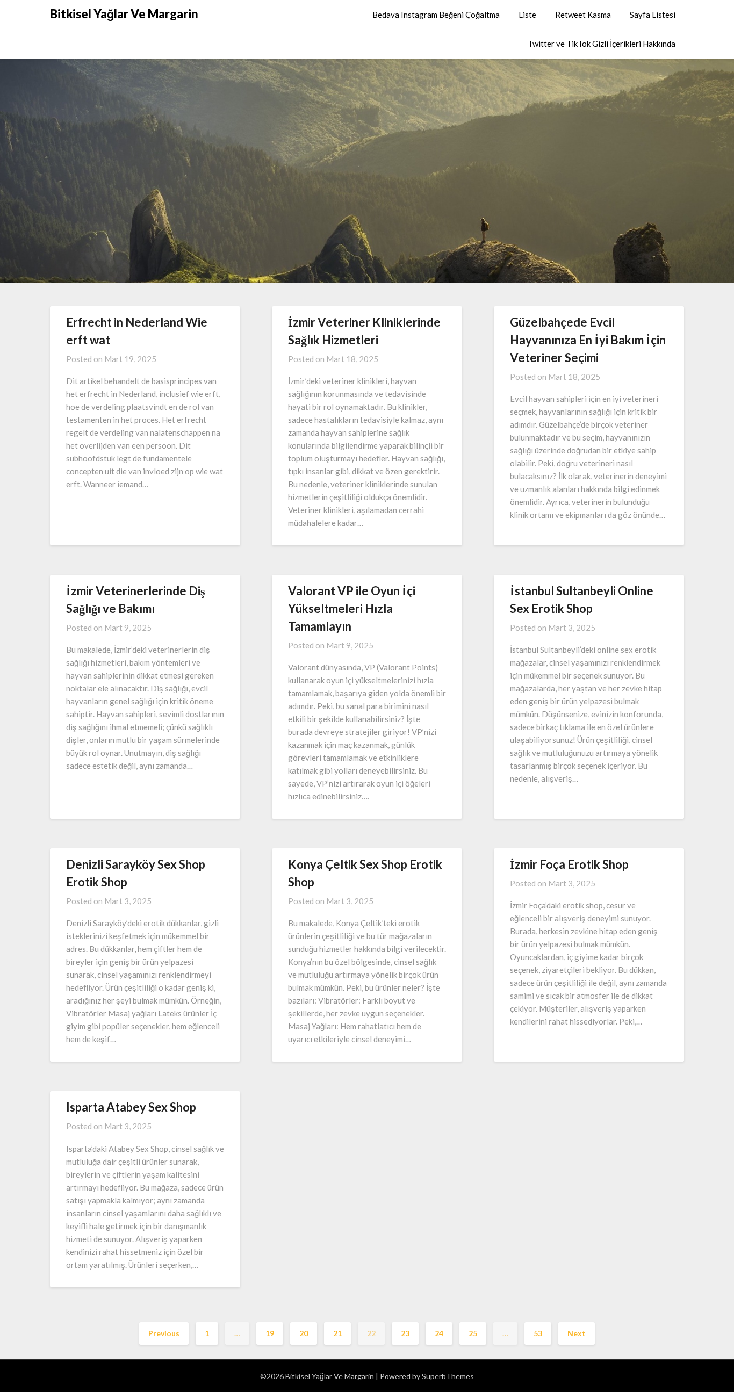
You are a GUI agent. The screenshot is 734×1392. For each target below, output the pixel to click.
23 (405, 1333)
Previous (163, 1333)
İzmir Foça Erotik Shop (569, 864)
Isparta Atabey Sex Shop (131, 1107)
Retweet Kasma (583, 14)
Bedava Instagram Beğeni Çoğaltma (436, 14)
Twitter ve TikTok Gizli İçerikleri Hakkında (601, 43)
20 (303, 1333)
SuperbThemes (448, 1376)
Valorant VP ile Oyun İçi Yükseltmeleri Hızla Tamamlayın (351, 608)
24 (439, 1333)
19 (269, 1333)
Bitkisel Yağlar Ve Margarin (124, 13)
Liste (527, 14)
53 (538, 1333)
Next (576, 1333)
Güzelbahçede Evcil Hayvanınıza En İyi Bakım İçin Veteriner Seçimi (588, 340)
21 (337, 1333)
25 (473, 1333)
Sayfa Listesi (652, 14)
